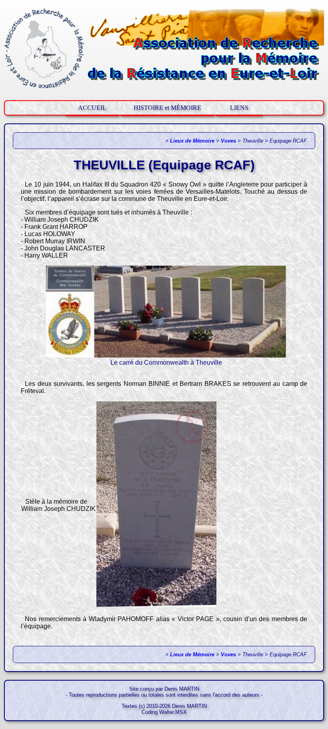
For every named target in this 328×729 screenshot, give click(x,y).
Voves (228, 141)
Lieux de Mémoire (192, 141)
